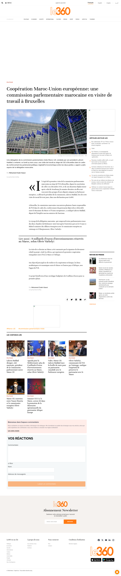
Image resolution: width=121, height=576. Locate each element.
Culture (58, 19)
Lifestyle (84, 19)
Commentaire (13, 445)
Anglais (109, 3)
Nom (10, 467)
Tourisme (92, 19)
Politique (26, 19)
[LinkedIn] (110, 540)
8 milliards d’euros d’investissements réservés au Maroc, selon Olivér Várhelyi (51, 240)
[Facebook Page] (99, 540)
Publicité (29, 545)
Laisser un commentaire (47, 484)
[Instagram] (113, 540)
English (100, 3)
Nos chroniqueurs (11, 562)
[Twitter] (102, 540)
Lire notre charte (13, 431)
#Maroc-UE (11, 329)
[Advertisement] (53, 47)
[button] (117, 572)
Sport (71, 19)
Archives (29, 547)
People (77, 19)
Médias (65, 19)
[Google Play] (108, 559)
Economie (34, 19)
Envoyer (70, 521)
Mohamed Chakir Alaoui (17, 173)
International (50, 19)
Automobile (9, 556)
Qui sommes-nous (31, 543)
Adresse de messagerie (17, 474)
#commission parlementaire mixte (31, 329)
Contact (50, 545)
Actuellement (10, 19)
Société (41, 19)
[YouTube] (106, 540)
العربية (116, 3)
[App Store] (96, 559)
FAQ (49, 543)
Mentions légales (73, 543)
